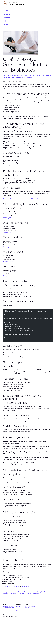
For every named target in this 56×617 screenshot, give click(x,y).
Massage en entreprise (8, 606)
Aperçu (6, 11)
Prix (5, 21)
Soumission (7, 28)
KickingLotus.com (28, 609)
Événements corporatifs (8, 607)
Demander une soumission (11, 586)
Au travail (7, 14)
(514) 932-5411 (28, 607)
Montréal (7, 18)
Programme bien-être (8, 609)
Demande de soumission (30, 606)
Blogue (6, 24)
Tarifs (17, 607)
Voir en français (26, 586)
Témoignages (19, 609)
